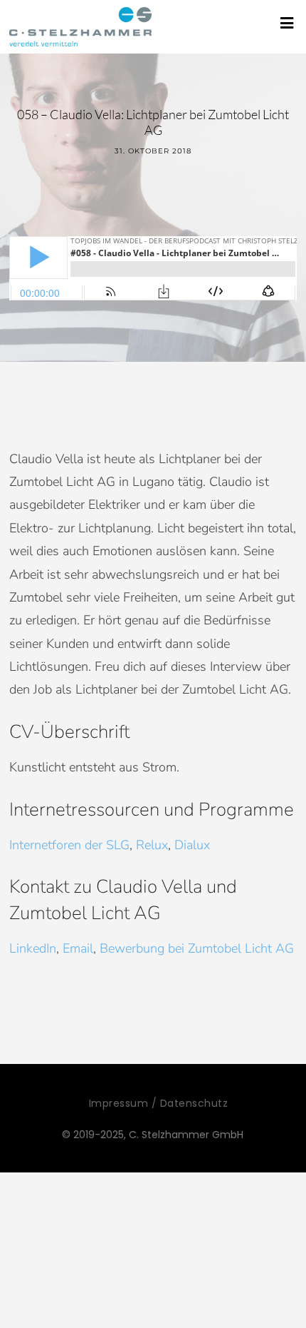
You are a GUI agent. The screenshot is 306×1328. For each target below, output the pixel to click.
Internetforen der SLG (69, 844)
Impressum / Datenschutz (158, 1103)
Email (78, 948)
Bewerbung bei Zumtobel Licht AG (197, 948)
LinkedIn (32, 948)
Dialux (192, 844)
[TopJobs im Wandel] (80, 27)
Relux (152, 844)
